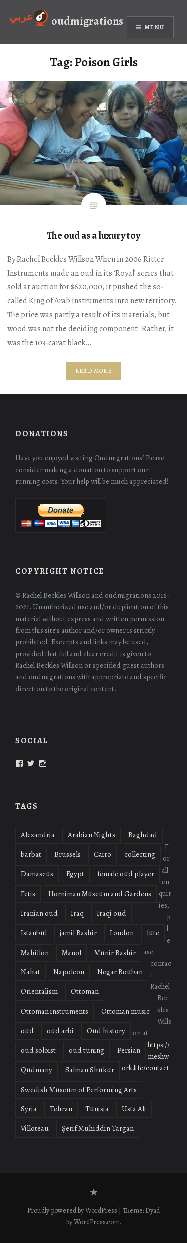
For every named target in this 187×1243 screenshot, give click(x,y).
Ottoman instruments (54, 1011)
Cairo (102, 854)
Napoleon (68, 972)
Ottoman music (125, 1011)
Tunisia (97, 1109)
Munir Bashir (115, 953)
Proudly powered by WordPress (72, 1210)
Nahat (30, 972)
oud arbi (60, 1031)
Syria (29, 1109)
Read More (93, 371)
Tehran (61, 1109)
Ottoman (85, 991)
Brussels (67, 854)
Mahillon (35, 953)
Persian (128, 1050)
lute (153, 933)
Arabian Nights (91, 835)
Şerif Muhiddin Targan (98, 1128)
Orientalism (39, 991)
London (122, 933)
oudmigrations (87, 21)
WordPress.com (97, 1222)
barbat (31, 854)
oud (27, 1031)
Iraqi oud (111, 913)
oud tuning (86, 1050)
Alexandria (38, 835)
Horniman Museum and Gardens (99, 894)
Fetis (28, 894)
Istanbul (34, 933)
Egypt (75, 874)
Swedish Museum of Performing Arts (79, 1090)
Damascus (37, 874)
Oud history (106, 1031)
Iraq (77, 913)
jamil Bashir (78, 933)
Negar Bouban (120, 972)
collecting (139, 854)
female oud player (125, 874)
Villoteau (35, 1128)
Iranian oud (39, 913)
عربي (21, 17)
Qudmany (36, 1070)
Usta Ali (134, 1109)
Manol (71, 953)
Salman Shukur (89, 1070)
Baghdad (142, 835)
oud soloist (38, 1050)
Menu (154, 27)
